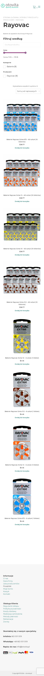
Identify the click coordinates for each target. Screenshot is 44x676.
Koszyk (6, 591)
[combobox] (28, 91)
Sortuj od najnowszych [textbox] (27, 91)
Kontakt (6, 594)
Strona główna (11, 17)
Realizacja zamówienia (12, 614)
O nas (5, 578)
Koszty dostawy (9, 611)
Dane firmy (8, 581)
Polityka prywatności (12, 609)
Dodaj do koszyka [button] (22, 148)
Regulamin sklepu (11, 606)
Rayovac (12, 76)
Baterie (12, 66)
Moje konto (8, 589)
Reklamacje (8, 619)
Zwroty (6, 622)
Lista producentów (11, 584)
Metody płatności (10, 616)
